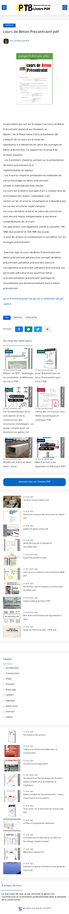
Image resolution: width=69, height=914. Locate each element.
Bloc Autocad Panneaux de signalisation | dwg (42, 617)
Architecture (12, 667)
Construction (12, 673)
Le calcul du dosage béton (35, 764)
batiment (9, 25)
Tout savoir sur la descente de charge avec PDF (43, 811)
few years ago (32, 554)
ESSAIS (10, 684)
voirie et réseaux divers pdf (36, 500)
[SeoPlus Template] (20, 908)
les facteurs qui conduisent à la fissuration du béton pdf (43, 589)
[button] (19, 329)
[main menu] (4, 7)
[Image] (12, 502)
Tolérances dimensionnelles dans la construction (40, 751)
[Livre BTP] (34, 7)
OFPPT (10, 695)
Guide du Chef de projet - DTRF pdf (39, 630)
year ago (29, 497)
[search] (64, 7)
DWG (9, 678)
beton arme (31, 318)
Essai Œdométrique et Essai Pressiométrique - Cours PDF (48, 377)
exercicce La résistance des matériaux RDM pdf (43, 574)
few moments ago (13, 370)
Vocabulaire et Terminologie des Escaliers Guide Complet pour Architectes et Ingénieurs (43, 782)
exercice (10, 711)
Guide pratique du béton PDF (37, 601)
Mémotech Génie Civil (33, 852)
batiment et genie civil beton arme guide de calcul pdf (44, 869)
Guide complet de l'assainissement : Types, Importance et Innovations (43, 796)
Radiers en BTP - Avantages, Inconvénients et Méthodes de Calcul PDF (18, 377)
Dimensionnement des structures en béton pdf (44, 516)
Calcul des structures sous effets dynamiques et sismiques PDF (50, 416)
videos (9, 717)
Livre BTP (46, 908)
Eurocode (11, 689)
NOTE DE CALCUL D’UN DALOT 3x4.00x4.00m (37, 545)
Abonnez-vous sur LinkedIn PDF (35, 482)
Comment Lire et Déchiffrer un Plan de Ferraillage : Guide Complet (41, 840)
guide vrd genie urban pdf (35, 529)
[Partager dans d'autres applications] (47, 329)
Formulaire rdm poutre (34, 735)
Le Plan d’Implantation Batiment (38, 823)
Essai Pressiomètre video (35, 558)
